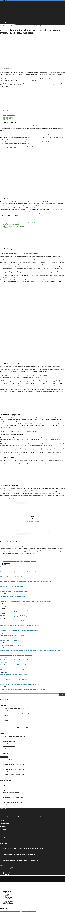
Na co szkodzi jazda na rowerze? (9, 746)
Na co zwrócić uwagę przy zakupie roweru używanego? (14, 226)
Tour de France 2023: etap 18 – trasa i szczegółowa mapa (13, 774)
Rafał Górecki (7, 36)
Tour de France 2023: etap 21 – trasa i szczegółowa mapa (13, 759)
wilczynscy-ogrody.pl (4, 823)
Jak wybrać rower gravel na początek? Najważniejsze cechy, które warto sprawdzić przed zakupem (26, 601)
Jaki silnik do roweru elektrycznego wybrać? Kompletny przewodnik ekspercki (20, 616)
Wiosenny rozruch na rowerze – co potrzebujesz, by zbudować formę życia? (19, 684)
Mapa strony (4, 876)
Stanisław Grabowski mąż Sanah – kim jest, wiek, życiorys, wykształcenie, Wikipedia (19, 854)
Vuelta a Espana (9, 15)
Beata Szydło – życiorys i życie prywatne (10, 112)
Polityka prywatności (6, 877)
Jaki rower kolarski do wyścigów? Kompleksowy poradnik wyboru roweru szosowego (20, 219)
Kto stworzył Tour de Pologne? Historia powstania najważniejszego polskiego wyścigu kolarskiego (22, 222)
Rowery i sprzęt (6, 18)
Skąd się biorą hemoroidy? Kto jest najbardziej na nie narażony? (15, 736)
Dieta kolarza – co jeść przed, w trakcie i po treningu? (14, 660)
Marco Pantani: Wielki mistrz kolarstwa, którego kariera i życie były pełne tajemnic (19, 722)
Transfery (7, 11)
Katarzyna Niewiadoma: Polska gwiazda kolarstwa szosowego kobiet (16, 727)
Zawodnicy (7, 9)
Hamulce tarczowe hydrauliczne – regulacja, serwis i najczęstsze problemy (19, 630)
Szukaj (14, 24)
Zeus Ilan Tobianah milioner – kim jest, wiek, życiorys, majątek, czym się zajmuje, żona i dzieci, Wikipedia (23, 848)
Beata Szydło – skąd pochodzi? (9, 115)
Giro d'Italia (6, 874)
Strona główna (3, 25)
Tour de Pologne (9, 17)
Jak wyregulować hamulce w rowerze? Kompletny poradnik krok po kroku (19, 625)
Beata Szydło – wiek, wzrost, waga (9, 111)
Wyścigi (4, 12)
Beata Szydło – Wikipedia (8, 119)
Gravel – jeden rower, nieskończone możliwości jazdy (13, 679)
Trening (4, 21)
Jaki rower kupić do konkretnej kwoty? (10, 640)
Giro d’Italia (8, 16)
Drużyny (7, 10)
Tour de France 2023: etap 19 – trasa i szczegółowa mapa (13, 769)
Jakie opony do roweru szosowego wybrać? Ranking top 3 (15, 669)
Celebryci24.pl (3, 829)
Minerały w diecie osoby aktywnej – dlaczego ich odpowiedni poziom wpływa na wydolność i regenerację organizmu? (30, 650)
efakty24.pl (2, 820)
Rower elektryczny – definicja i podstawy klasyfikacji (14, 611)
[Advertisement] (19, 97)
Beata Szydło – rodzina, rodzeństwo (9, 116)
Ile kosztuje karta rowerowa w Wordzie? (11, 560)
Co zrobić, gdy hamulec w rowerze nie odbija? (12, 620)
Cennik (4, 22)
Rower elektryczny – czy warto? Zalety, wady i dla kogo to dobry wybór (19, 664)
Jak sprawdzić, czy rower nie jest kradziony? (11, 224)
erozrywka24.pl (3, 837)
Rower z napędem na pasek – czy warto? (10, 645)
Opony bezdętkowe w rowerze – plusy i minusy (12, 635)
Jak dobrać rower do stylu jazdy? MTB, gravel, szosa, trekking (16, 655)
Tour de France (8, 14)
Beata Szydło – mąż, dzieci (8, 117)
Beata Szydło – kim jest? (7, 110)
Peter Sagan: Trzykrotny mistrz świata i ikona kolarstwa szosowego (15, 708)
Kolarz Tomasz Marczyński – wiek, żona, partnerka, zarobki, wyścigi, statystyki (18, 713)
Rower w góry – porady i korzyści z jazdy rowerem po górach (16, 606)
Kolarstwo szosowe (7, 8)
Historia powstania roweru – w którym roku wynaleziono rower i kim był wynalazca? (19, 557)
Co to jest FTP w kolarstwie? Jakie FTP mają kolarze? (13, 750)
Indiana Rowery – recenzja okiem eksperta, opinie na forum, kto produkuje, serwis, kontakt (20, 860)
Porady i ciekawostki (8, 20)
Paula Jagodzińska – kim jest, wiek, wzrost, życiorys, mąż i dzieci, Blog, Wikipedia (19, 561)
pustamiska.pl (3, 826)
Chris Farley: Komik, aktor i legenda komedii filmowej (13, 558)
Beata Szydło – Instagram (8, 118)
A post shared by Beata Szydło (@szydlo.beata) (32, 537)
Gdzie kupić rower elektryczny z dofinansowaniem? (13, 596)
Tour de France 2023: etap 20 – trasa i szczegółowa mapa (13, 764)
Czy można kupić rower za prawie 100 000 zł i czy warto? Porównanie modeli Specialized (23, 689)
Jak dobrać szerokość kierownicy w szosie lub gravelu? (14, 674)
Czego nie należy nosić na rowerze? (9, 741)
